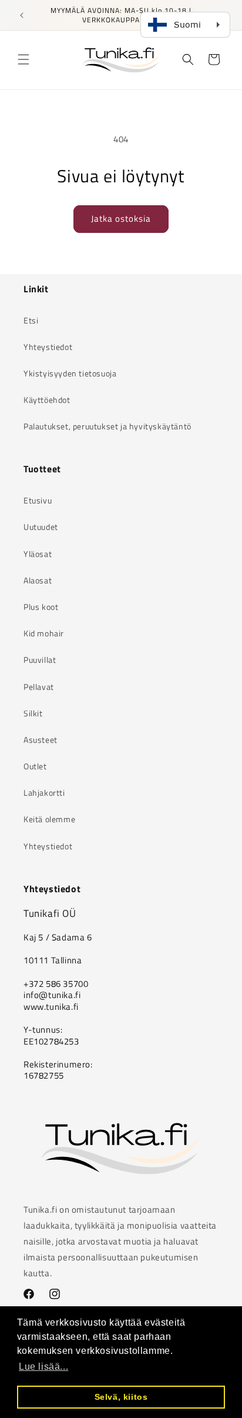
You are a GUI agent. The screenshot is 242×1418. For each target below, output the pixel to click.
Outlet (35, 766)
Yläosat (37, 554)
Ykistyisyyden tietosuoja (69, 373)
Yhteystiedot (47, 347)
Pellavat (38, 686)
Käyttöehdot (46, 399)
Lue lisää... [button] (43, 1367)
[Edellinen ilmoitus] (22, 15)
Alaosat (37, 580)
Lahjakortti (44, 792)
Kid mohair (43, 633)
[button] (23, 59)
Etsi (30, 320)
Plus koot (40, 606)
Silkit (33, 713)
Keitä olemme (49, 819)
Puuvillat (39, 659)
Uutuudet (40, 527)
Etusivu (37, 500)
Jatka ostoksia (121, 218)
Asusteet (40, 739)
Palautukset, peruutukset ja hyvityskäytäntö (107, 426)
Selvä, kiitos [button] (121, 1397)
